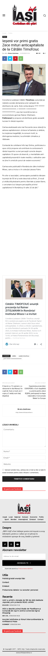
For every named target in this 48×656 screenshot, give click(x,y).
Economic (33, 517)
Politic (10, 33)
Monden (14, 519)
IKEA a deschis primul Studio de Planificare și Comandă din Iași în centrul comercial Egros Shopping (21, 611)
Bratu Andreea (13, 53)
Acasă (4, 33)
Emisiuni (32, 519)
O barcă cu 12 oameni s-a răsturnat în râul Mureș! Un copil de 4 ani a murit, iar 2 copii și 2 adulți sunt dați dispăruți (12, 391)
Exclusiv (25, 517)
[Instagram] (11, 544)
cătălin (14, 356)
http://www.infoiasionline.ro (24, 412)
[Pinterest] (15, 58)
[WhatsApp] (20, 58)
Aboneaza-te (22, 563)
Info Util (5, 616)
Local (11, 517)
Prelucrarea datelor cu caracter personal (20, 590)
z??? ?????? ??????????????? (12, 359)
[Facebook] (4, 58)
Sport (7, 519)
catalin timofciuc (24, 356)
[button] (45, 15)
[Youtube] (17, 544)
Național (17, 517)
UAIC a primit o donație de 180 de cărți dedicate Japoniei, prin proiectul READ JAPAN (22, 601)
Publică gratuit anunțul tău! (13, 578)
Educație (5, 605)
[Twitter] (10, 58)
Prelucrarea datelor (25, 568)
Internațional (23, 519)
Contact (40, 519)
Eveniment (5, 624)
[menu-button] (4, 15)
